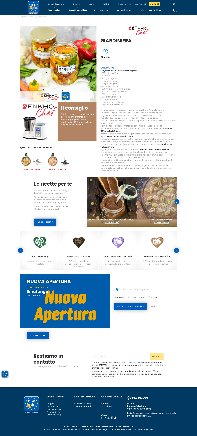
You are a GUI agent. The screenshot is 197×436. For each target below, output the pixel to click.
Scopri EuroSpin (56, 4)
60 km (154, 297)
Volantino (54, 10)
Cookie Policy (71, 426)
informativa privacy (133, 362)
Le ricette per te (53, 184)
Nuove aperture (54, 409)
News (91, 4)
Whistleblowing (54, 415)
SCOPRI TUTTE (45, 222)
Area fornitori (140, 4)
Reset (153, 306)
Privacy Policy (109, 426)
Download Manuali (82, 406)
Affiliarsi (104, 403)
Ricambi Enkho (53, 412)
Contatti (154, 4)
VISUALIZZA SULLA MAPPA (130, 306)
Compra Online (151, 10)
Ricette (76, 4)
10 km (133, 297)
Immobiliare (106, 406)
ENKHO (106, 4)
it (174, 4)
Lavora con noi (124, 4)
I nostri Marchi (125, 10)
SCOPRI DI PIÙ (112, 222)
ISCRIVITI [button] (156, 356)
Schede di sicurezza (83, 403)
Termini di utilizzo (90, 426)
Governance (53, 406)
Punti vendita (78, 10)
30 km (143, 297)
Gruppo (50, 403)
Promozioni (101, 10)
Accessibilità (126, 426)
